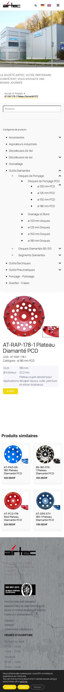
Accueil (7, 93)
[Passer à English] (49, 5)
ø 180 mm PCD (46, 206)
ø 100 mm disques (39, 221)
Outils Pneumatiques (22, 270)
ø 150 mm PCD (46, 199)
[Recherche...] (32, 109)
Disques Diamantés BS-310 (34, 248)
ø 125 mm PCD (46, 193)
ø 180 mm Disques (39, 241)
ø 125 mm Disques (39, 227)
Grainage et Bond (38, 214)
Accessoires (16, 137)
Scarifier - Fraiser (19, 283)
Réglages (37, 687)
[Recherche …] (36, 5)
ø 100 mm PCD (46, 186)
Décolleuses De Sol (21, 151)
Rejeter (23, 687)
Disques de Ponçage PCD (44, 181)
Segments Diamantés (31, 255)
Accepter (9, 687)
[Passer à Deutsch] (42, 5)
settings (23, 681)
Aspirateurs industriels (23, 144)
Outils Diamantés (19, 171)
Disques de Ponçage (31, 176)
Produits (18, 93)
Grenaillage (16, 164)
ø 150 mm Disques (39, 234)
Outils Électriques (20, 263)
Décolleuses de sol (20, 157)
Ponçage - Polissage (21, 276)
